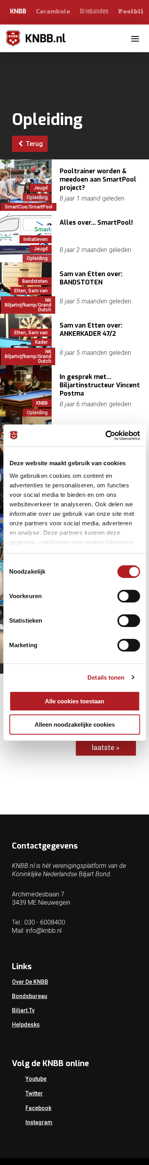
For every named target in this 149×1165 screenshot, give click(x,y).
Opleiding (37, 197)
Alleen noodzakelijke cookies (75, 724)
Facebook (38, 1108)
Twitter (34, 1093)
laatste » (106, 747)
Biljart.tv (23, 1010)
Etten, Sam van (31, 291)
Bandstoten (35, 281)
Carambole (53, 11)
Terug (33, 144)
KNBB (18, 11)
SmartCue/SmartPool (28, 207)
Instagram (38, 1122)
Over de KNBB (30, 982)
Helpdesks (26, 1024)
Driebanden (94, 12)
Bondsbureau (29, 996)
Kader (41, 342)
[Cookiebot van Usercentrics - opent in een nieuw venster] (106, 435)
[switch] (128, 596)
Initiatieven (35, 239)
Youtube (35, 1079)
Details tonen (105, 677)
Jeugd (41, 188)
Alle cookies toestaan (74, 701)
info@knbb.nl (44, 930)
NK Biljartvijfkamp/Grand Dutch (28, 305)
